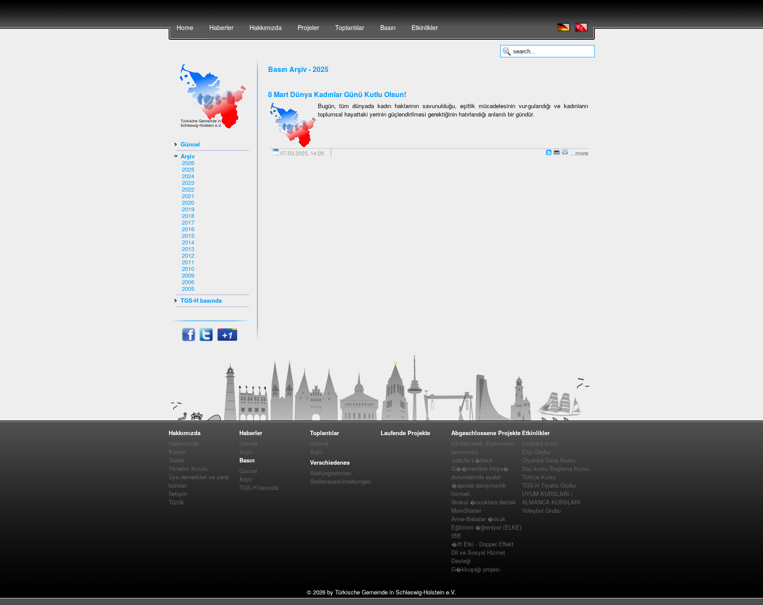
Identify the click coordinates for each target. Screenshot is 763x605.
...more (579, 153)
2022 (188, 189)
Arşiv (188, 156)
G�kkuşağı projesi (475, 569)
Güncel (190, 144)
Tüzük (176, 502)
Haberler (221, 27)
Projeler (308, 27)
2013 (188, 248)
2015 (188, 235)
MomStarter (466, 510)
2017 (188, 222)
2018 (188, 215)
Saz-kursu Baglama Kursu (555, 468)
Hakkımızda (265, 27)
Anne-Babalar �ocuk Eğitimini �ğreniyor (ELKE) (486, 523)
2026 (188, 162)
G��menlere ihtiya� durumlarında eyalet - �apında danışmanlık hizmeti (480, 481)
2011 (188, 262)
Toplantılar (349, 27)
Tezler (176, 460)
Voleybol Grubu (541, 510)
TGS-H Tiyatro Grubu (549, 485)
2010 (188, 268)
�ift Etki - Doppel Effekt (482, 544)
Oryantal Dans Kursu (548, 460)
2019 (188, 209)
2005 (188, 288)
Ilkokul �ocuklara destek (483, 502)
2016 (188, 229)
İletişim (178, 493)
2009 (188, 275)
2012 (188, 255)
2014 (188, 242)
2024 (188, 176)
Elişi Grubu (536, 451)
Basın (388, 27)
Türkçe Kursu (539, 477)
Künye (177, 451)
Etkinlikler (425, 27)
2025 (188, 169)
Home (185, 27)
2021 (188, 196)
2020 (188, 202)
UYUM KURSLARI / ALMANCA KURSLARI (551, 497)
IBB (456, 535)
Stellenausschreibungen (340, 481)
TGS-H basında (201, 300)
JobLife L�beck (472, 460)
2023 (188, 182)
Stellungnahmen (330, 473)
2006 (188, 282)
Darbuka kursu (540, 443)
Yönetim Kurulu (188, 468)
